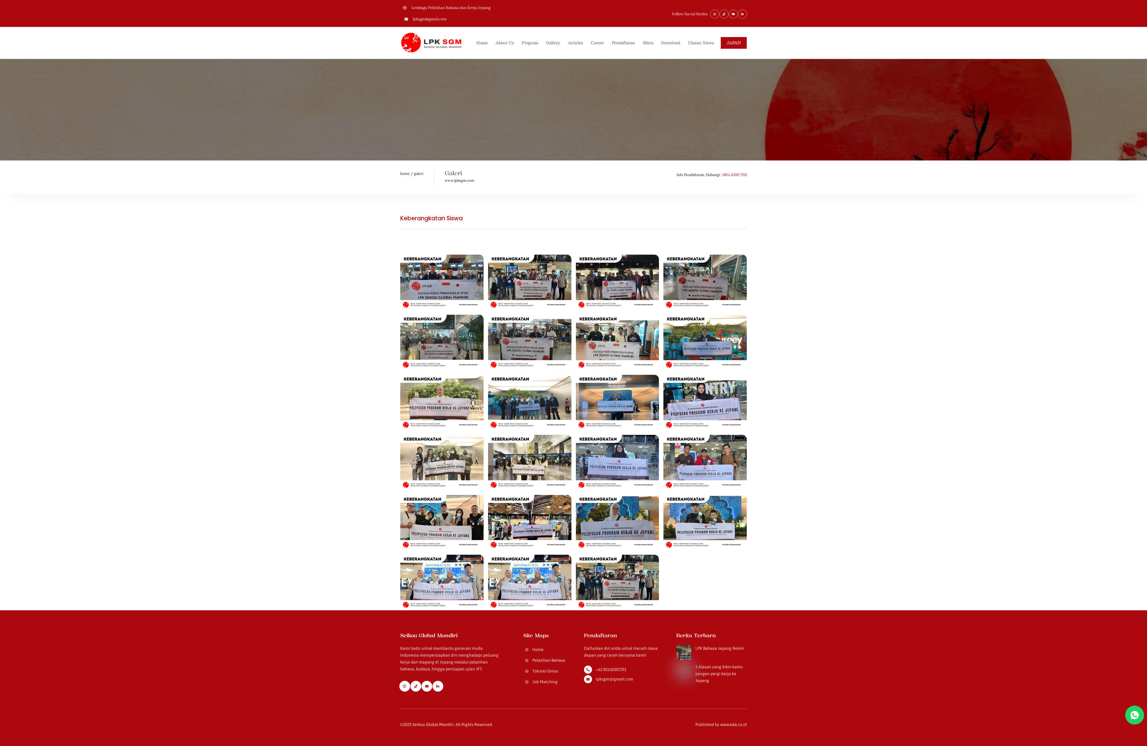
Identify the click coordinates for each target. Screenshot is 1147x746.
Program (530, 42)
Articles (575, 42)
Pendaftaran (623, 42)
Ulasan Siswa (701, 42)
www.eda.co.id (733, 724)
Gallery (553, 42)
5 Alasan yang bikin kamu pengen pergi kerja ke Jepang (719, 673)
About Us (505, 42)
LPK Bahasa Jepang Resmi (719, 648)
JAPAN (734, 42)
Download (670, 42)
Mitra (648, 42)
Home (482, 42)
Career (597, 42)
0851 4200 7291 (735, 174)
